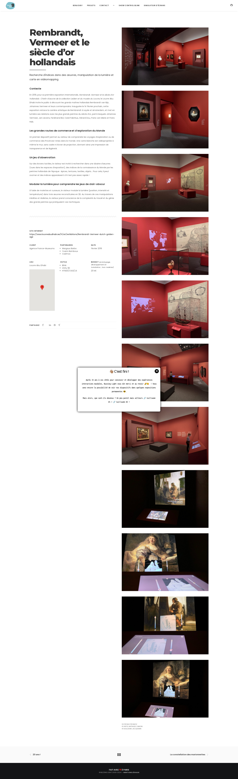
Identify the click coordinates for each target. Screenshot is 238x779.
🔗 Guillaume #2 (120, 402)
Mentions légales (131, 772)
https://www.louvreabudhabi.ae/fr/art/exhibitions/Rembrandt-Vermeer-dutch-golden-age (71, 235)
